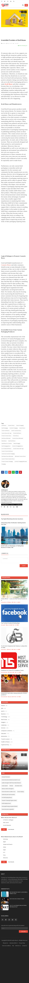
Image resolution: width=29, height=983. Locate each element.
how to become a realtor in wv (8, 791)
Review (11, 785)
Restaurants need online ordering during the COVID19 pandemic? (14, 694)
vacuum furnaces (6, 777)
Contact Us (24, 945)
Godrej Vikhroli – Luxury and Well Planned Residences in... (14, 599)
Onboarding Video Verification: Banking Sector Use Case (13, 523)
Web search (6, 822)
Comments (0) (4, 553)
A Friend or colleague (8, 820)
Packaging (4, 464)
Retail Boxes (4, 440)
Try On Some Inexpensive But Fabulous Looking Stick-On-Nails (14, 646)
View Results (11, 829)
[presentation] (22, 12)
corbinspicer (4, 490)
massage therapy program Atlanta (9, 806)
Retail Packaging (17, 443)
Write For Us (18, 945)
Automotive (4, 736)
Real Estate (4, 719)
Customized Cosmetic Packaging (8, 453)
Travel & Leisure (5, 739)
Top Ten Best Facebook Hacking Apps (10, 623)
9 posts (12, 504)
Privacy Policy (22, 943)
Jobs (2, 708)
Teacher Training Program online (9, 800)
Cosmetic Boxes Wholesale (17, 438)
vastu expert (5, 785)
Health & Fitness (5, 742)
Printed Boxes (16, 435)
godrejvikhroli (4, 602)
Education (3, 733)
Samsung (5, 839)
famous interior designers (8, 788)
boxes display (20, 791)
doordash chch (18, 785)
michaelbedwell (4, 672)
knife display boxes (6, 803)
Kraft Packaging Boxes (6, 446)
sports (3, 711)
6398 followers (5, 504)
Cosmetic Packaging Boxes (17, 446)
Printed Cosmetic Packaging (7, 461)
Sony (4, 855)
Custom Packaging (19, 425)
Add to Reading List (23, 45)
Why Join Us (5, 943)
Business (4, 43)
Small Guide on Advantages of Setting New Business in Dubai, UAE (12, 546)
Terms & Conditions (6, 945)
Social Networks (7, 825)
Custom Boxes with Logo (6, 433)
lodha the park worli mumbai (8, 794)
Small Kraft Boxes (11, 440)
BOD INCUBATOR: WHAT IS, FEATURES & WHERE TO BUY (18, 893)
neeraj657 (3, 625)
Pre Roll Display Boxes (7, 797)
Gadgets (3, 722)
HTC (4, 852)
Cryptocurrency (5, 744)
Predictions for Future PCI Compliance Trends (12, 670)
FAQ (13, 945)
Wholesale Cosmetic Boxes (20, 456)
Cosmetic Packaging (13, 428)
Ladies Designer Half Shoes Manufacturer (11, 782)
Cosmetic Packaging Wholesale (21, 461)
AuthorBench (3, 649)
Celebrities (4, 725)
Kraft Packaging (5, 428)
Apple (4, 841)
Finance (3, 705)
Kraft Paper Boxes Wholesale (7, 456)
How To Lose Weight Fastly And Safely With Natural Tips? (18, 906)
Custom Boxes (22, 428)
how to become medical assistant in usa (11, 779)
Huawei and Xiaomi (7, 844)
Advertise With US (14, 943)
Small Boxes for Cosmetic (7, 443)
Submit (23, 565)
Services (3, 728)
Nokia (4, 847)
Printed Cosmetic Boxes (6, 435)
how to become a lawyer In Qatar (17, 898)
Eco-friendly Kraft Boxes (6, 448)
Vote (4, 829)
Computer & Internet (6, 730)
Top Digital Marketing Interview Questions (12, 519)
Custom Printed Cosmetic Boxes (8, 458)
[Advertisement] (14, 41)
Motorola (5, 857)
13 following (19, 504)
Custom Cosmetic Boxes (16, 430)
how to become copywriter (8, 809)
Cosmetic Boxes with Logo (18, 448)
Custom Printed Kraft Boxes (7, 451)
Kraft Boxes (4, 425)
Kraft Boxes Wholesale (6, 438)
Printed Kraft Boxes (17, 433)
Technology (4, 716)
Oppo (4, 849)
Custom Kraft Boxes (5, 430)
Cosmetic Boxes (11, 425)
